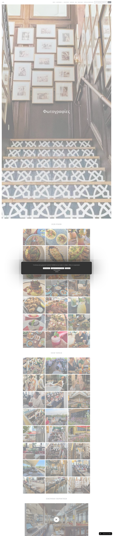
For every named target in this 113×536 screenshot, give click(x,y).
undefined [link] (56, 271)
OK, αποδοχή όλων (46, 268)
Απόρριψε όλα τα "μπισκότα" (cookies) (57, 268)
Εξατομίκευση (67, 268)
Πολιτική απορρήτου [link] (57, 270)
